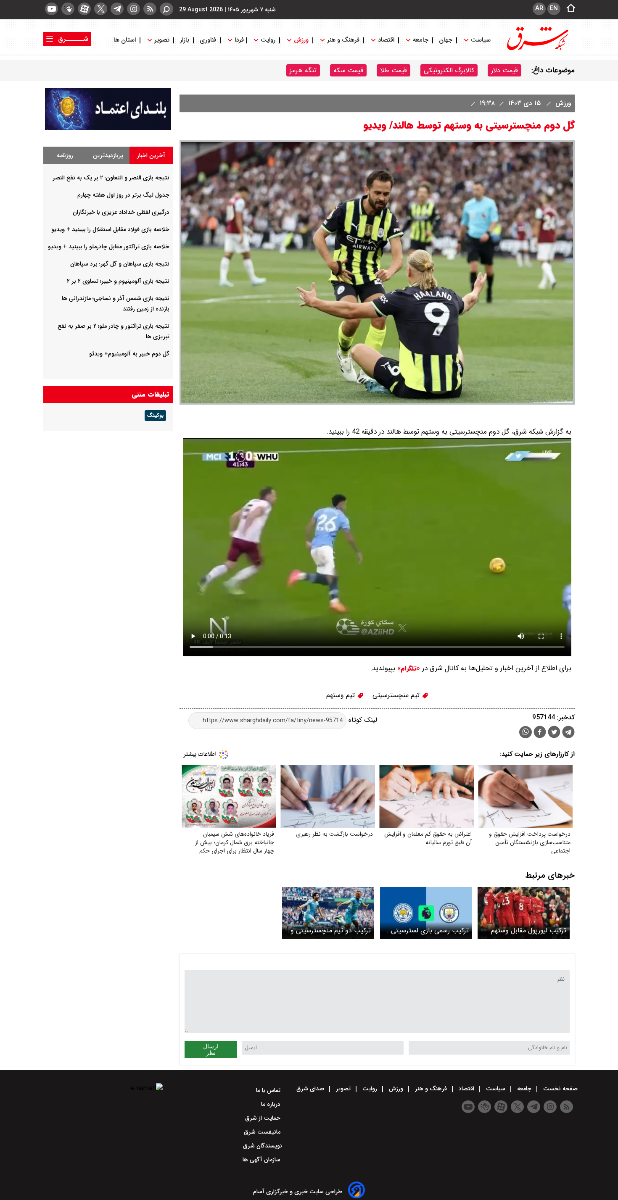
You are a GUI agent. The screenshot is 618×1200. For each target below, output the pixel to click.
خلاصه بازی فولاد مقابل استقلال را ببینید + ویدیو (110, 229)
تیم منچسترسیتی (397, 695)
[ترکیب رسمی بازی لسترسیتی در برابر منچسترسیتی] (426, 913)
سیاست (480, 40)
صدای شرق (311, 1088)
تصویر (162, 40)
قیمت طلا (393, 70)
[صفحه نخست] (568, 9)
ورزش (301, 40)
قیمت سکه (348, 70)
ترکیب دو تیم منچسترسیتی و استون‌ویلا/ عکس (331, 930)
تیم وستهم (341, 695)
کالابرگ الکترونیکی (449, 70)
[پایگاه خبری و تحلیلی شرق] (537, 49)
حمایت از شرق (263, 1118)
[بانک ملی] (108, 128)
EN (554, 8)
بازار (184, 40)
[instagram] (133, 9)
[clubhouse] (67, 9)
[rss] (149, 9)
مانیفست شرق (263, 1132)
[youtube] (51, 9)
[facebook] (539, 733)
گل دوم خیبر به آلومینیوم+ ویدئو (129, 353)
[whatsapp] (525, 732)
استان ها (125, 40)
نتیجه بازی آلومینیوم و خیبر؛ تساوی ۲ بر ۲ (118, 281)
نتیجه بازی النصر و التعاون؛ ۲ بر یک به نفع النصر (111, 177)
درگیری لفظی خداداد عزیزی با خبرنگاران (121, 212)
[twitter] (100, 9)
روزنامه (65, 155)
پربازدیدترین (108, 155)
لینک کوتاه (361, 720)
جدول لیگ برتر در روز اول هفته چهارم (123, 195)
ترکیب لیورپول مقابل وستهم (528, 930)
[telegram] (117, 9)
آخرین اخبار (151, 155)
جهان (445, 40)
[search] (166, 9)
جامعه (420, 40)
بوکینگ (155, 415)
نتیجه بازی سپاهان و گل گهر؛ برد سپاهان (119, 263)
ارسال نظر (211, 1049)
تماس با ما (269, 1090)
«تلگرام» (407, 668)
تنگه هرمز (303, 70)
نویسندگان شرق (262, 1145)
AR (539, 8)
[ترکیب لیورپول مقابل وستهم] (524, 913)
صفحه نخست (559, 1088)
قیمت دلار (504, 70)
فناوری (208, 40)
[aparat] (84, 9)
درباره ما (271, 1104)
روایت (268, 40)
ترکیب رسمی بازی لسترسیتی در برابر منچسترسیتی (430, 930)
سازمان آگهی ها (262, 1159)
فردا (238, 40)
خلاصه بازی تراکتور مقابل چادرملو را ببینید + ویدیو (108, 246)
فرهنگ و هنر (343, 40)
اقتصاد (386, 40)
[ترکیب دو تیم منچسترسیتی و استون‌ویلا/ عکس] (328, 913)
